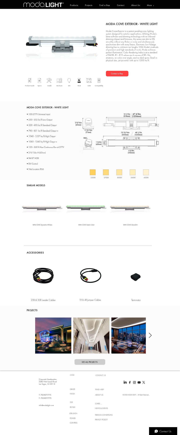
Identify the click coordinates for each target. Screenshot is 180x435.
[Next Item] (150, 335)
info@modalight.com (46, 405)
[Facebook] (130, 382)
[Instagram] (134, 382)
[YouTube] (139, 382)
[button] (152, 5)
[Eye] (43, 277)
